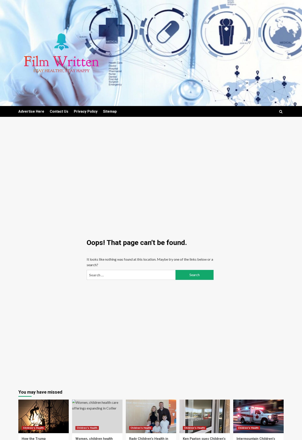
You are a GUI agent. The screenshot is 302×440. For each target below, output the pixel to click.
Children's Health (33, 428)
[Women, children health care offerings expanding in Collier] (97, 416)
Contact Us (59, 111)
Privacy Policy (85, 111)
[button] (281, 112)
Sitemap (110, 111)
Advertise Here (31, 111)
